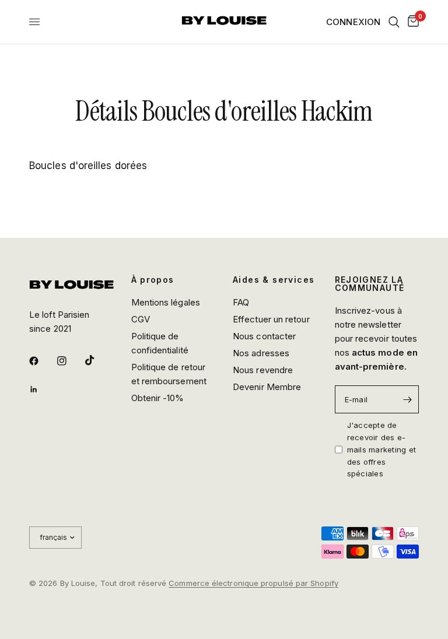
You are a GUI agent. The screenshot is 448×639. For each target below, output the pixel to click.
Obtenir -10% (157, 397)
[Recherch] (394, 22)
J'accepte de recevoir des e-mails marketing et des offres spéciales (381, 449)
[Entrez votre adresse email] (407, 399)
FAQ (241, 302)
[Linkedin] (42, 389)
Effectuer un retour (271, 319)
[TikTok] (98, 360)
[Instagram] (70, 361)
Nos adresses (261, 353)
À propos (152, 280)
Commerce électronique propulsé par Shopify (253, 583)
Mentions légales (165, 302)
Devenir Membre (267, 386)
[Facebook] (42, 361)
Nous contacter (264, 336)
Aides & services (273, 280)
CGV (140, 319)
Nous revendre (263, 369)
